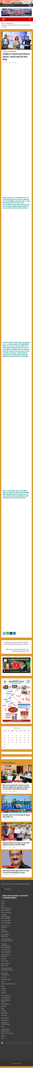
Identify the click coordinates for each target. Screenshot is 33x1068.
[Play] (5, 671)
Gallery (5, 781)
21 (20, 740)
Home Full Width (5, 918)
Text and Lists (5, 975)
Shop (2, 1038)
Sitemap (3, 929)
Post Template (5, 934)
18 (8, 740)
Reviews (3, 1036)
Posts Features (5, 1029)
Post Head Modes (6, 912)
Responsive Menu (30, 5)
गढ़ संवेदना (15, 62)
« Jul (4, 747)
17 (4, 740)
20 (16, 740)
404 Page (3, 927)
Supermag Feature (6, 939)
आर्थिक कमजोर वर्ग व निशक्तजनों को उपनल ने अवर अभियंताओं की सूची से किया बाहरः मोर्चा (17, 650)
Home (3, 901)
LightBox (3, 993)
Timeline (3, 1011)
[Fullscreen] (28, 671)
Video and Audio (5, 979)
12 (12, 738)
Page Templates (5, 1000)
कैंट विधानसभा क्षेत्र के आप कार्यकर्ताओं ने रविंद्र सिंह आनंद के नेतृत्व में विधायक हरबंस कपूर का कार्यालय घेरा (16, 643)
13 (16, 738)
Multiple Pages (5, 1031)
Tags (2, 1008)
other (5, 51)
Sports (10, 810)
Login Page (4, 1013)
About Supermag (6, 908)
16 (28, 738)
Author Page (4, 932)
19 (12, 740)
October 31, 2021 (7, 62)
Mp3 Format (4, 936)
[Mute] (25, 671)
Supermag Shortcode (7, 940)
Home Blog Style (5, 920)
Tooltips (3, 990)
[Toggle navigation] (3, 19)
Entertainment (5, 1018)
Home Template (5, 916)
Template (3, 915)
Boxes (3, 986)
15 (24, 738)
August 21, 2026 (7, 791)
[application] (16, 665)
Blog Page (4, 1015)
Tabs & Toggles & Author (8, 984)
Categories (4, 1022)
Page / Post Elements (7, 1033)
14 (20, 738)
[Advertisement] (16, 130)
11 (8, 738)
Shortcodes (4, 973)
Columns (3, 977)
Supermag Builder (6, 923)
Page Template (5, 925)
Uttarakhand (11, 51)
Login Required (5, 1004)
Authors (3, 1002)
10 (4, 738)
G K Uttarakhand (5, 995)
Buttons (3, 988)
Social (3, 981)
